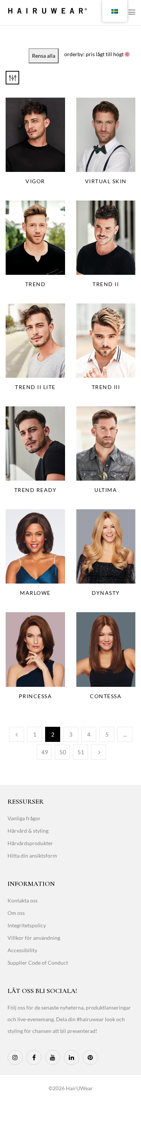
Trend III (106, 387)
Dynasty (106, 593)
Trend (35, 284)
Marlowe (35, 593)
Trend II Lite (35, 387)
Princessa (35, 696)
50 (62, 752)
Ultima (105, 490)
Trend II (105, 284)
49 (44, 752)
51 (80, 752)
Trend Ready (35, 490)
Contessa (105, 696)
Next (98, 752)
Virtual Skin (106, 181)
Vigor (35, 181)
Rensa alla (43, 55)
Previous (16, 734)
